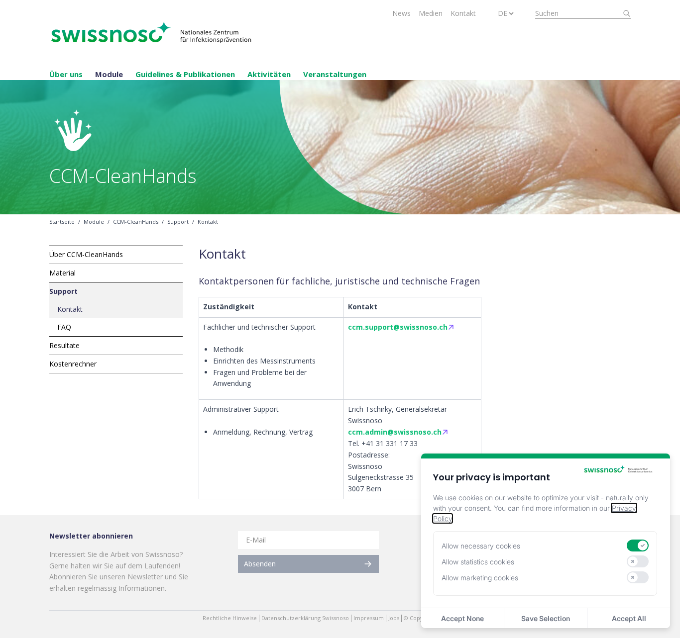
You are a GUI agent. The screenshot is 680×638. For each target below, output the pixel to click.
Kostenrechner (73, 363)
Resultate (64, 345)
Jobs (393, 618)
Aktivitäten (269, 74)
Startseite (62, 221)
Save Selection (545, 618)
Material (62, 272)
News (401, 13)
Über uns (66, 74)
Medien (431, 13)
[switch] (638, 545)
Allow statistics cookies (478, 561)
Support (178, 221)
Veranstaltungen (334, 74)
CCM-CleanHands (135, 221)
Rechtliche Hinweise (230, 618)
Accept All (629, 618)
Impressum (368, 618)
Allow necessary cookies (481, 546)
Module (109, 74)
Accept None (462, 618)
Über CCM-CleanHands (86, 254)
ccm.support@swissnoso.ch (398, 327)
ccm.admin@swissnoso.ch (395, 432)
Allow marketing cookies (480, 577)
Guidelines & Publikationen (185, 74)
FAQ (64, 327)
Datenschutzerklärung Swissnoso (305, 618)
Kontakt (463, 13)
